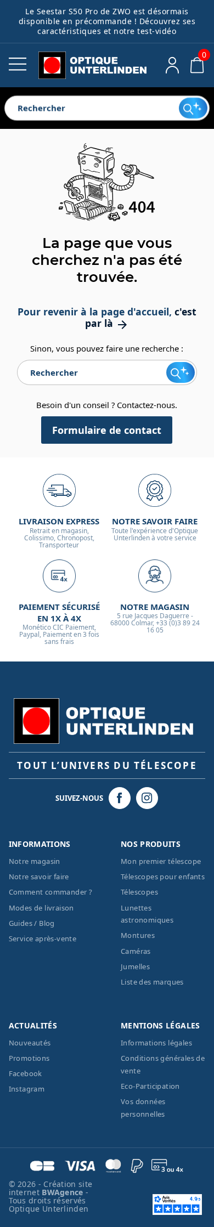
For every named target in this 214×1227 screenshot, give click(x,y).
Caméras (136, 951)
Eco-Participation (150, 1086)
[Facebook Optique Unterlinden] (120, 798)
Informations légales (156, 1043)
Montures (138, 935)
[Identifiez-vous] (172, 65)
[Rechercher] (192, 108)
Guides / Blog (32, 923)
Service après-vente (43, 938)
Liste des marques (152, 982)
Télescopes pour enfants (163, 876)
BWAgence (64, 1192)
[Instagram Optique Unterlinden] (147, 798)
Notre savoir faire (39, 876)
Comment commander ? (51, 892)
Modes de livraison (41, 908)
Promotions (29, 1058)
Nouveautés (30, 1043)
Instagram (27, 1089)
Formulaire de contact (106, 430)
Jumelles (135, 966)
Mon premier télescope (161, 861)
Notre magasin (34, 861)
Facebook (25, 1073)
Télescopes (139, 892)
